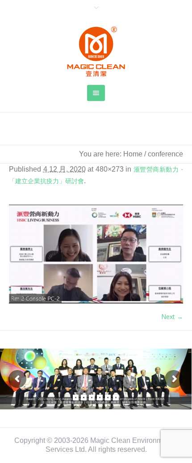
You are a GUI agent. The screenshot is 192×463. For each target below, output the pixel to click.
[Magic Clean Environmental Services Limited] (96, 51)
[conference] (96, 254)
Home (132, 154)
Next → (172, 316)
